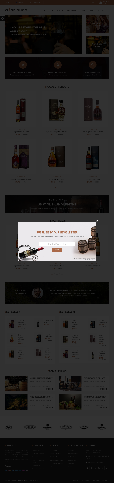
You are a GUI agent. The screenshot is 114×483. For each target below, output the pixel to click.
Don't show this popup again (84, 259)
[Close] (97, 220)
